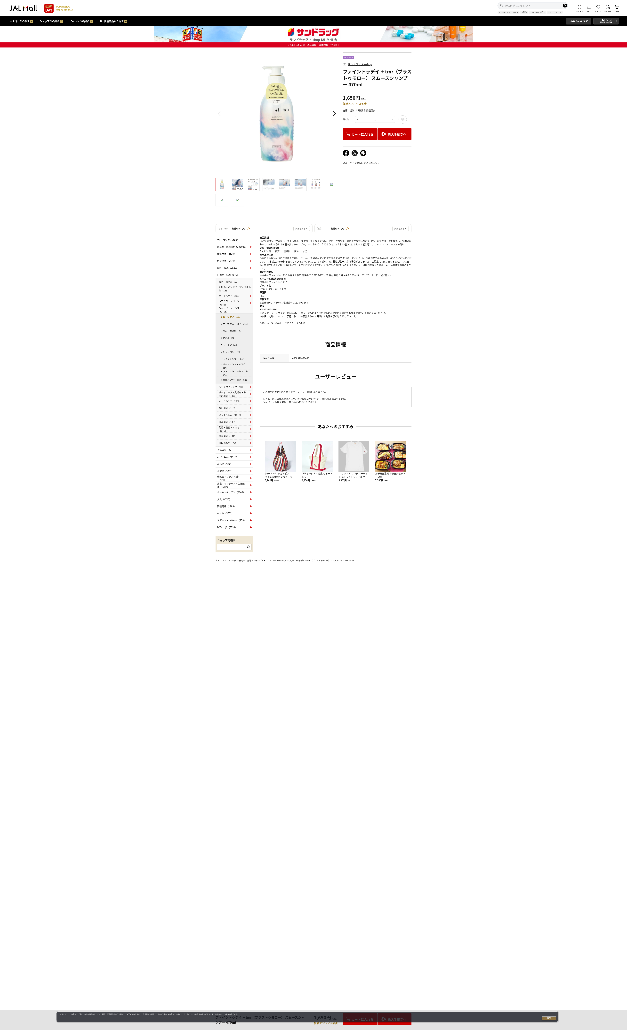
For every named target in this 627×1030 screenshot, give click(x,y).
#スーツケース (554, 12)
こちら (225, 1014)
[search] (565, 6)
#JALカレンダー (538, 12)
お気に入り (403, 119)
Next (334, 113)
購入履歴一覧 (284, 402)
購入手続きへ (397, 134)
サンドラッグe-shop (360, 64)
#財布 (524, 12)
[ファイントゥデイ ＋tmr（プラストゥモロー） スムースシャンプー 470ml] (277, 113)
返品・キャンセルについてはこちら (361, 162)
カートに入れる (362, 134)
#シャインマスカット (508, 12)
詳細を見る (302, 228)
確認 (549, 1018)
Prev (220, 113)
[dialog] (307, 1017)
